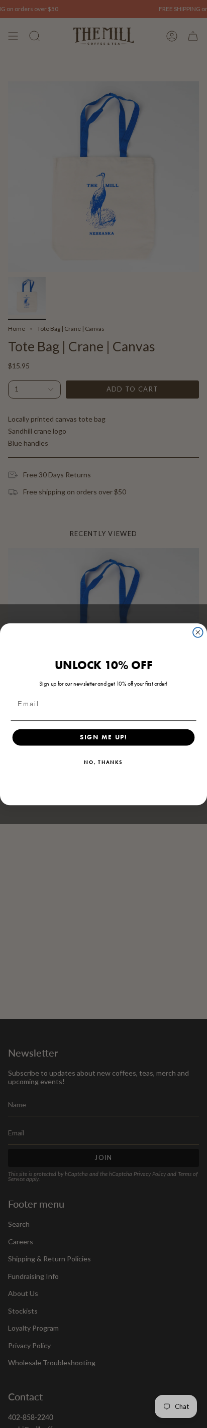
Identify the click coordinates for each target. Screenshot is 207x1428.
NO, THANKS (103, 761)
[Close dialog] (198, 632)
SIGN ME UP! (104, 737)
